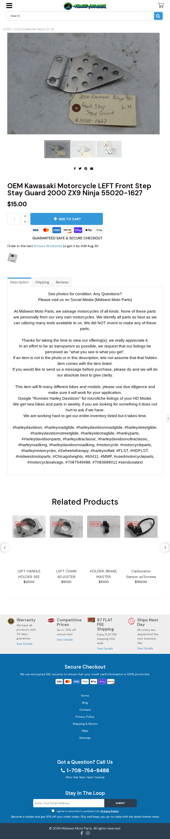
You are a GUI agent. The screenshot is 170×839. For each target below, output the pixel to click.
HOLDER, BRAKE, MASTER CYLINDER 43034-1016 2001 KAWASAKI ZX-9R (104, 574)
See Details (25, 644)
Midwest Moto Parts (77, 828)
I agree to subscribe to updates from (87, 811)
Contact (85, 710)
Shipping (42, 282)
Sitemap (85, 738)
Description (19, 282)
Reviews (62, 282)
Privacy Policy (109, 811)
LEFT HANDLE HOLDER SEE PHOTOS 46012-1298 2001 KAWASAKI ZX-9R (29, 574)
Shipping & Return (85, 724)
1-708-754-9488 (88, 770)
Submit (120, 803)
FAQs (85, 731)
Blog (85, 702)
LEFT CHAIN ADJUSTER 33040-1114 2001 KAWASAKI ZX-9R (66, 574)
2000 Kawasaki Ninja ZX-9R (34, 29)
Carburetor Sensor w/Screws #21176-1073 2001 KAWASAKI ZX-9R (141, 574)
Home (7, 29)
